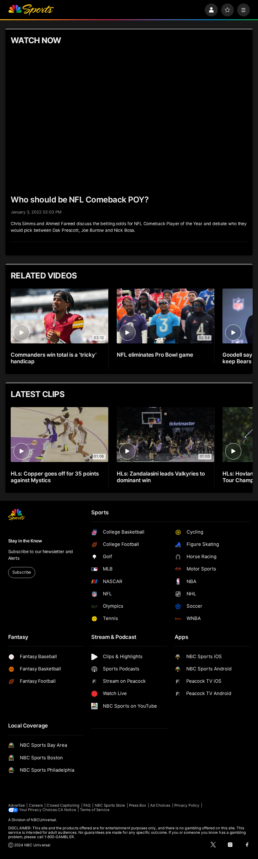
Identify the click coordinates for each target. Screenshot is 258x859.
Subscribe (21, 572)
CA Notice (67, 810)
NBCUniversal (43, 820)
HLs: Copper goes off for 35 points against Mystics (54, 476)
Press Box (137, 805)
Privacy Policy (186, 805)
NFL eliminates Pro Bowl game (155, 354)
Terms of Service (94, 810)
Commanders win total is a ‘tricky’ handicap (53, 358)
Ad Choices (160, 805)
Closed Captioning (63, 805)
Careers (36, 805)
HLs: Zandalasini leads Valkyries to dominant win (161, 476)
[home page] (31, 9)
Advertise (16, 805)
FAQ (87, 805)
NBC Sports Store (110, 805)
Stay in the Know (25, 540)
